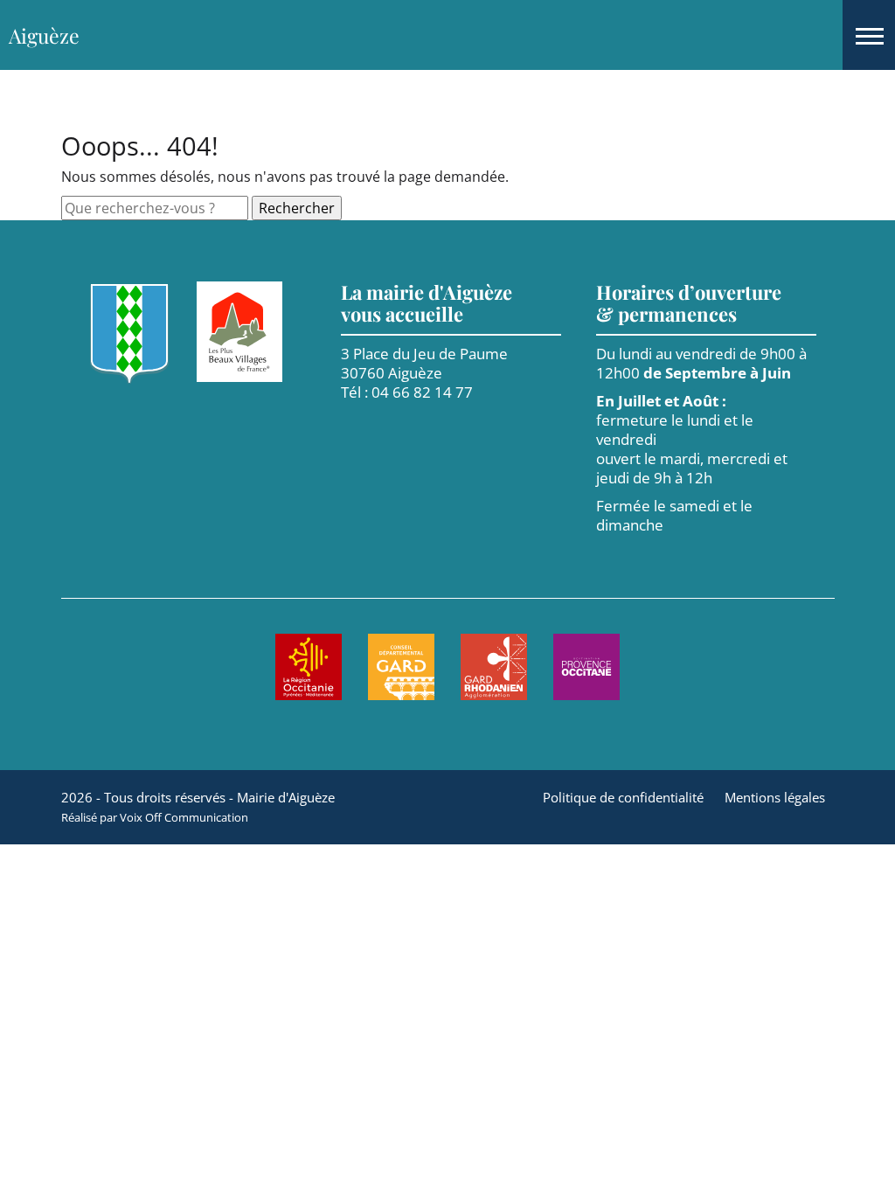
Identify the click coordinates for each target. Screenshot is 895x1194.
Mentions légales (775, 797)
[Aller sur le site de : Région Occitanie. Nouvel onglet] (308, 667)
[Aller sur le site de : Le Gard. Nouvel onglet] (401, 667)
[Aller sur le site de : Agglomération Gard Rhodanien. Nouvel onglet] (494, 667)
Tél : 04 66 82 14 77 (407, 392)
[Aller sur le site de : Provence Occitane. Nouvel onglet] (586, 667)
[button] (869, 35)
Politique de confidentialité (623, 797)
